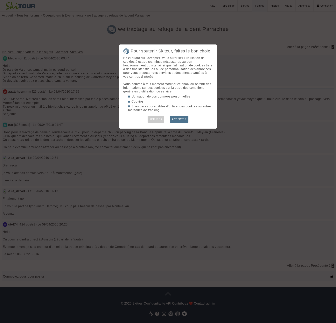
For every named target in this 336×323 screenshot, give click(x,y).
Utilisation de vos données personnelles (160, 96)
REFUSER (156, 119)
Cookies (137, 101)
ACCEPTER (179, 119)
